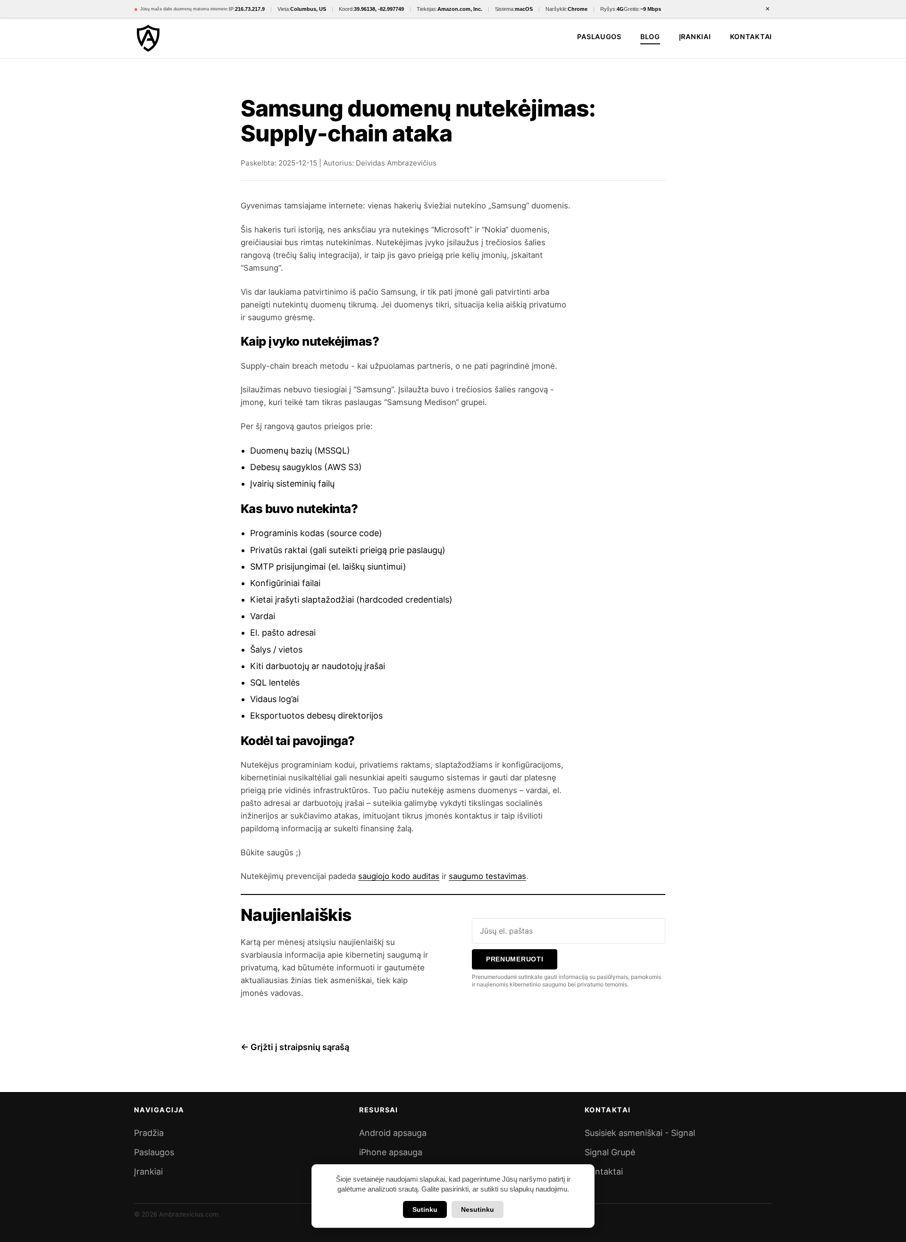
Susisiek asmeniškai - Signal (640, 1133)
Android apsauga (393, 1133)
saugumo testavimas (487, 876)
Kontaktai (751, 37)
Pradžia (149, 1133)
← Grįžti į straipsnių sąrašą (295, 1047)
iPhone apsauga (390, 1152)
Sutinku (424, 1209)
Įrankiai (695, 37)
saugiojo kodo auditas (398, 876)
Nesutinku (477, 1209)
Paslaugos (599, 37)
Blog (650, 37)
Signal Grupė (610, 1152)
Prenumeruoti (515, 959)
